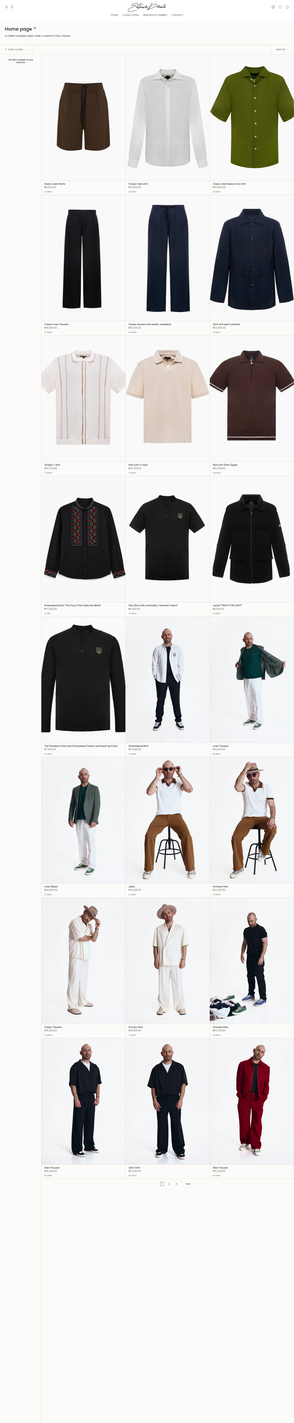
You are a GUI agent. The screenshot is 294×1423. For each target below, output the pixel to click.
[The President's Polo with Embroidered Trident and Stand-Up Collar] (83, 680)
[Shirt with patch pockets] (252, 258)
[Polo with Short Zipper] (252, 398)
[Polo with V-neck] (168, 398)
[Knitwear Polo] (252, 820)
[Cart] (287, 7)
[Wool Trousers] (252, 1101)
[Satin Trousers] (83, 1101)
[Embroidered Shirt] (168, 680)
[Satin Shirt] (168, 1101)
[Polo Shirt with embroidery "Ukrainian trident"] (168, 539)
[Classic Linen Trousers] (83, 258)
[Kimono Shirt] (168, 961)
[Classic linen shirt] (168, 117)
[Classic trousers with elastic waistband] (168, 258)
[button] (114, 15)
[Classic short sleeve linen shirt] (252, 117)
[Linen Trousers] (252, 680)
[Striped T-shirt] (83, 398)
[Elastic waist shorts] (83, 117)
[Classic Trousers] (83, 961)
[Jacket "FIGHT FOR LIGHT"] (252, 539)
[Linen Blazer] (83, 820)
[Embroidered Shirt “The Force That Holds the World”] (83, 539)
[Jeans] (168, 820)
